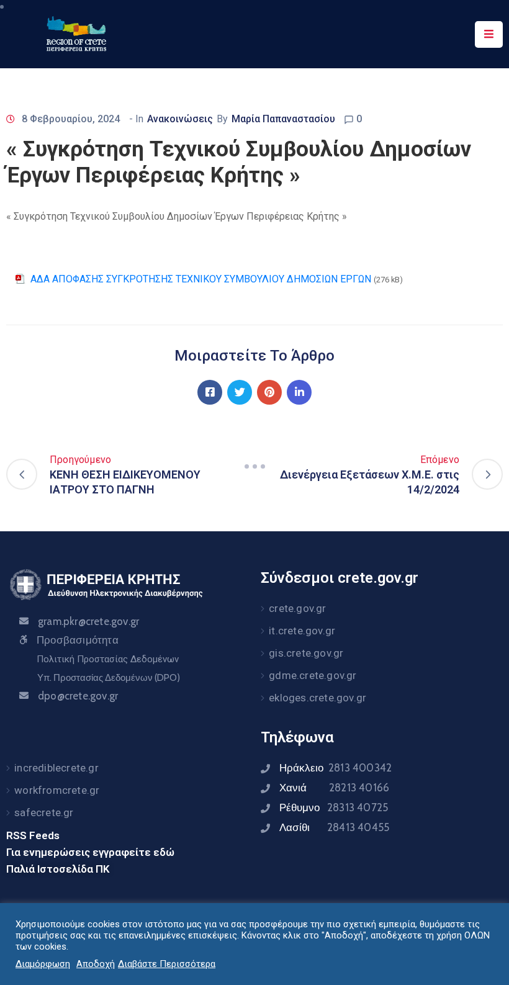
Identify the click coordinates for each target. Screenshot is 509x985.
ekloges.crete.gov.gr (317, 697)
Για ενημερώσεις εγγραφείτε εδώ (90, 852)
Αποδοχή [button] (95, 963)
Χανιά (334, 787)
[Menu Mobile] (489, 34)
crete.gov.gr (297, 608)
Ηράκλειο (335, 768)
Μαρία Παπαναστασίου (283, 119)
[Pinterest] (269, 392)
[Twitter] (239, 392)
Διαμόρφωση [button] (43, 963)
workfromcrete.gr (56, 790)
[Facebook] (209, 392)
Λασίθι (334, 827)
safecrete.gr (43, 812)
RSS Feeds (33, 835)
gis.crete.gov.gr (306, 653)
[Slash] (254, 466)
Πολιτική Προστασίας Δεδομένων (108, 659)
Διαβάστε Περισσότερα (166, 963)
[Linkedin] (299, 392)
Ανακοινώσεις (180, 119)
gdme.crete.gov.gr (312, 675)
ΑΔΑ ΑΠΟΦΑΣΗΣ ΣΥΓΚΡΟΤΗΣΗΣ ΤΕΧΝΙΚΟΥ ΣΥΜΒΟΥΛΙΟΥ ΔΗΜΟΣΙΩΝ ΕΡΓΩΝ (200, 279)
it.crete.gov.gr (302, 630)
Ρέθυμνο (333, 807)
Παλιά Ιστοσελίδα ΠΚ (58, 869)
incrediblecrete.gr (56, 768)
